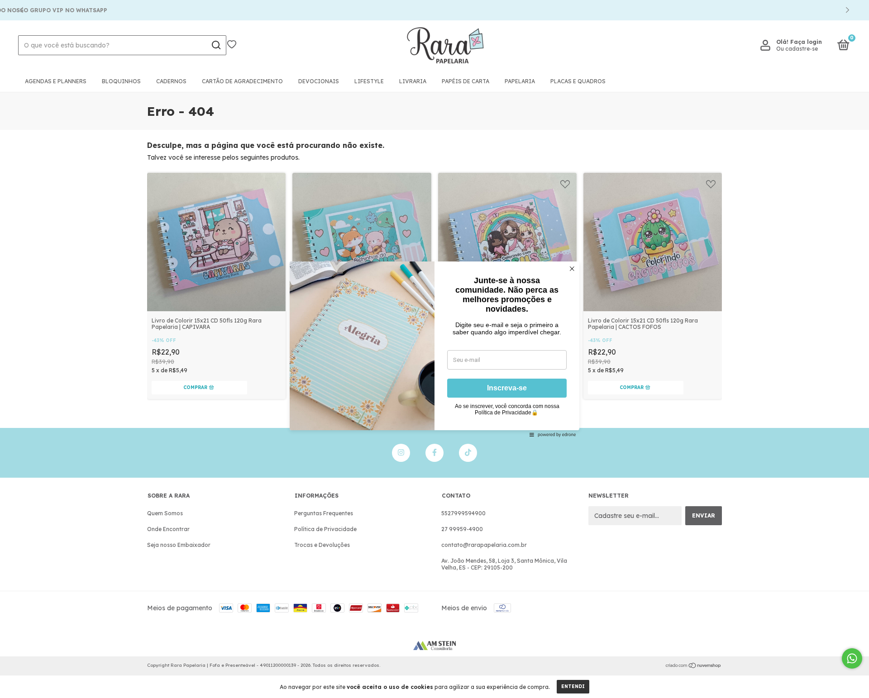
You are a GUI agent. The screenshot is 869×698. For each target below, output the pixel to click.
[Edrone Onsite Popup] (434, 349)
